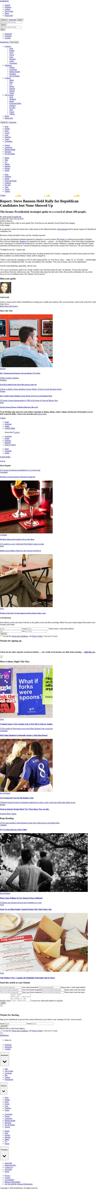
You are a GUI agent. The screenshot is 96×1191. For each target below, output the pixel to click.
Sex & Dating (14, 76)
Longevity (13, 70)
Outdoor (12, 106)
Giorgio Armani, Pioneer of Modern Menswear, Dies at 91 (19, 407)
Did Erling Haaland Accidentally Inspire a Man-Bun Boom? (24, 735)
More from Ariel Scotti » (9, 306)
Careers (7, 1178)
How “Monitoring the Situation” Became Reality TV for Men (20, 373)
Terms (7, 1172)
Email (24, 629)
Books (11, 86)
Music (11, 80)
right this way (89, 652)
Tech (11, 110)
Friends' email (5, 1001)
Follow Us (4, 20)
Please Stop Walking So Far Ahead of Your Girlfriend (21, 898)
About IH (8, 1163)
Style (11, 48)
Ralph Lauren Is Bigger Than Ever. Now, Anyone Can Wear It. (20, 551)
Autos (11, 61)
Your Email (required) (30, 987)
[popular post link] (20, 470)
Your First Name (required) (32, 990)
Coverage (8, 1073)
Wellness (8, 7)
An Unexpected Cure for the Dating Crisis (16, 798)
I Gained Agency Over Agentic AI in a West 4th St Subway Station (26, 724)
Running (12, 74)
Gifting (12, 114)
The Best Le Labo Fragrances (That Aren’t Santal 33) (17, 477)
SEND (3, 1003)
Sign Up (3, 634)
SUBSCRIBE (10, 428)
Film (11, 82)
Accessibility (9, 1180)
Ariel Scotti (7, 217)
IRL (6, 1075)
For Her (12, 108)
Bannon (23, 241)
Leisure (7, 5)
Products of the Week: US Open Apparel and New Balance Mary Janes (23, 613)
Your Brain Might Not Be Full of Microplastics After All (18, 385)
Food (11, 53)
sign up (40, 414)
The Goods (9, 11)
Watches (12, 59)
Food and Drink (15, 103)
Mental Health (14, 72)
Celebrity (3, 825)
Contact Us (9, 1167)
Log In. (17, 432)
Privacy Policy (37, 636)
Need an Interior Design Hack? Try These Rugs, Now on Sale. (24, 809)
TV (10, 84)
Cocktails (3, 535)
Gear (11, 57)
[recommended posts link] (26, 717)
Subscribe (12, 20)
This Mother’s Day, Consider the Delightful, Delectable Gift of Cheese (27, 978)
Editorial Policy (10, 1165)
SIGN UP (4, 1026)
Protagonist (9, 1079)
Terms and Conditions (20, 636)
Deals (7, 13)
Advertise (8, 1169)
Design (12, 91)
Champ (7, 1077)
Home (11, 101)
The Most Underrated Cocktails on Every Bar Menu (17, 539)
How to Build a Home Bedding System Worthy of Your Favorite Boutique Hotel (26, 396)
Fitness (12, 67)
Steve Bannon (62, 229)
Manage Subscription (12, 1182)
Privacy (7, 1176)
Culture (7, 9)
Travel (11, 55)
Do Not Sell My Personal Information (19, 1184)
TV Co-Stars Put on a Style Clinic (13, 830)
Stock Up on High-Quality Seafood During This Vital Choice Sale (26, 909)
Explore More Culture (8, 814)
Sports (11, 93)
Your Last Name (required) (32, 992)
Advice (7, 1127)
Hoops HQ (9, 16)
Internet (12, 89)
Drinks (11, 51)
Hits (6, 1069)
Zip (23, 631)
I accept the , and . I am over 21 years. (30, 636)
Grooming (13, 63)
